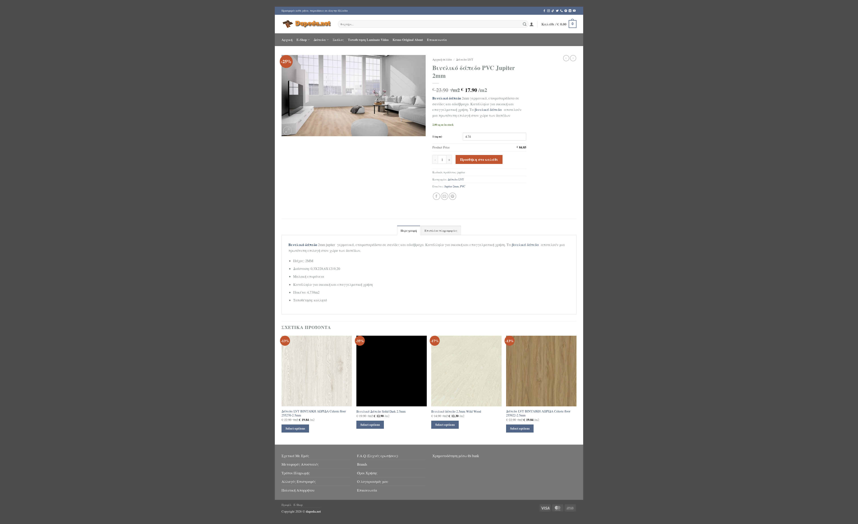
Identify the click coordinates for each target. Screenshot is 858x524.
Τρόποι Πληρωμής (296, 473)
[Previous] (281, 389)
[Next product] (566, 58)
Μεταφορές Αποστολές (300, 464)
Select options (295, 428)
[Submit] (524, 24)
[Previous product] (573, 58)
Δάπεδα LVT (464, 59)
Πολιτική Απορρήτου (298, 490)
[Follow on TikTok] (552, 11)
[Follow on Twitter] (557, 11)
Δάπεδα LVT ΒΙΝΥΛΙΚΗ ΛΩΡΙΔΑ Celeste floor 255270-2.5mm (314, 413)
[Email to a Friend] (444, 196)
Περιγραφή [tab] (409, 231)
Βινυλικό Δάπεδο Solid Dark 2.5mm (381, 411)
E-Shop (302, 39)
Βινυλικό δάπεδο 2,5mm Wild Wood (456, 411)
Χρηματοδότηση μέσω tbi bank (455, 455)
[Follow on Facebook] (544, 11)
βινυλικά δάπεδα (488, 109)
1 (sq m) (437, 136)
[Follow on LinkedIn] (570, 11)
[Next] (576, 389)
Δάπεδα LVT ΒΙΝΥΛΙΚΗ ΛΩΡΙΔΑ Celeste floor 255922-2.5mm (538, 413)
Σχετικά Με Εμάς (295, 455)
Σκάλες (338, 39)
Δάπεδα (320, 39)
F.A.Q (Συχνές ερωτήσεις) (377, 455)
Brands (362, 464)
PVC (462, 186)
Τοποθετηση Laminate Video (368, 39)
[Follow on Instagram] (548, 11)
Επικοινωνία (437, 39)
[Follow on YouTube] (574, 11)
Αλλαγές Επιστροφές (299, 481)
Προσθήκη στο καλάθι (479, 159)
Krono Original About (408, 39)
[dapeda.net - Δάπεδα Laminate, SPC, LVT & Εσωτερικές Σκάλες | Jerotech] (306, 24)
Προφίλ (287, 505)
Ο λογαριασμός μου (372, 481)
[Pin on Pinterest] (452, 196)
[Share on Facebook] (436, 196)
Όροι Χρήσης (367, 473)
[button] (531, 24)
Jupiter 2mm (451, 186)
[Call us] (561, 11)
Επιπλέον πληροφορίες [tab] (441, 231)
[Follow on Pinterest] (565, 11)
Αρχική (287, 39)
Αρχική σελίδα (442, 59)
